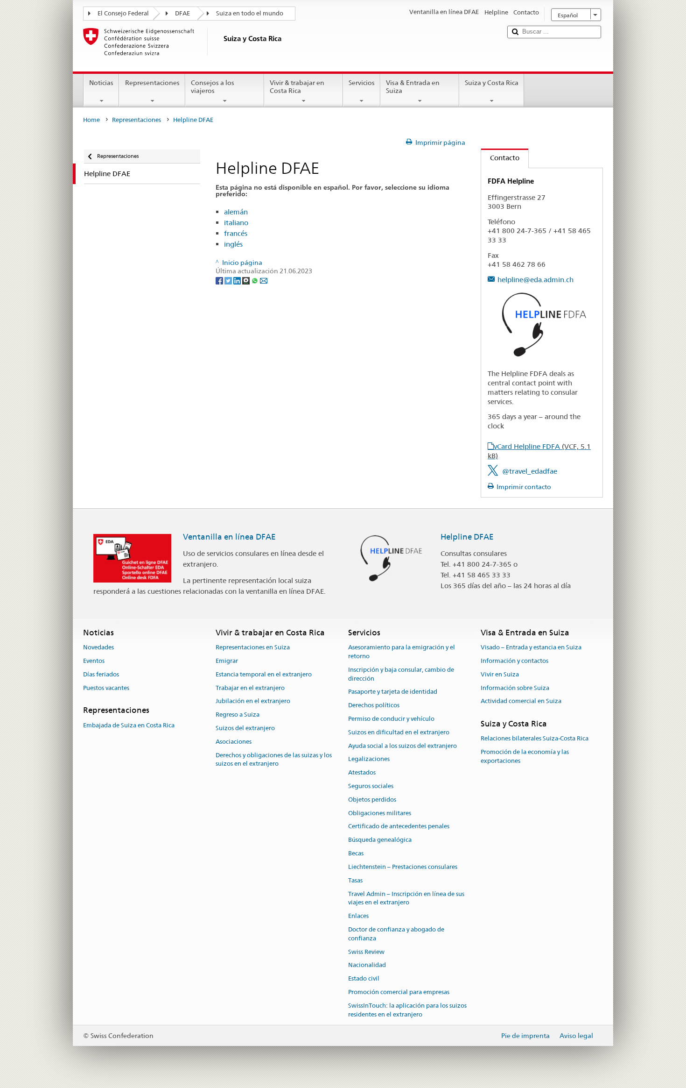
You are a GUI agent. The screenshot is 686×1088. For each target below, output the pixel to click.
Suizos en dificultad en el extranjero (398, 732)
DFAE (182, 13)
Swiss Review (366, 951)
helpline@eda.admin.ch (535, 279)
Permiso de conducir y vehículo (391, 718)
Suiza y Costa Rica (491, 82)
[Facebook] (220, 280)
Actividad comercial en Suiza (521, 701)
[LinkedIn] (237, 280)
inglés (233, 244)
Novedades (98, 647)
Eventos (94, 660)
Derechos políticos (373, 705)
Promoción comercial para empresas (398, 992)
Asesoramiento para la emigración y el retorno (401, 652)
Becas (356, 853)
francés (235, 233)
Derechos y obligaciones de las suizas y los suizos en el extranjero (274, 760)
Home (91, 119)
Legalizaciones (369, 759)
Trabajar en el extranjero (250, 687)
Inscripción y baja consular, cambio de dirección (401, 674)
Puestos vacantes (106, 687)
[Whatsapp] (255, 280)
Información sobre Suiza (515, 687)
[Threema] (246, 280)
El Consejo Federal (123, 13)
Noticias (101, 82)
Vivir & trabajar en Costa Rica (297, 86)
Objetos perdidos (372, 799)
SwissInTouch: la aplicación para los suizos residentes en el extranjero (407, 1010)
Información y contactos (514, 660)
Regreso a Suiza (237, 714)
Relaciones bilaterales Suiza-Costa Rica (534, 738)
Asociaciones (234, 741)
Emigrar (227, 660)
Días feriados (101, 674)
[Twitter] (228, 280)
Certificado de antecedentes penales (398, 826)
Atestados (362, 772)
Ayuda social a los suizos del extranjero (402, 745)
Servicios (362, 82)
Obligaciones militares (379, 813)
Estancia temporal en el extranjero (264, 674)
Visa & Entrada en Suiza (413, 86)
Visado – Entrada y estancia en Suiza (531, 647)
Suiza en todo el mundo (249, 13)
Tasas (355, 880)
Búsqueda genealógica (380, 840)
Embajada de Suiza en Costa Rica (129, 725)
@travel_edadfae (529, 471)
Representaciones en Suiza (253, 647)
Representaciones (152, 82)
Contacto (500, 157)
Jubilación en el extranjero (253, 701)
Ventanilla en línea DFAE (229, 536)
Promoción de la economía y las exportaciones (525, 756)
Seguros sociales (370, 785)
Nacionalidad (367, 965)
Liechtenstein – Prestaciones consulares (402, 866)
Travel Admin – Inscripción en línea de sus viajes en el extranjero (406, 898)
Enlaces (358, 915)
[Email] (263, 280)
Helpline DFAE (467, 536)
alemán (236, 211)
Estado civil (363, 978)
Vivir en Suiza (500, 674)
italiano (236, 222)
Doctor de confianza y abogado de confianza (396, 934)
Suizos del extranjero (245, 728)
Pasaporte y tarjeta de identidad (392, 692)
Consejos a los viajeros (212, 86)
